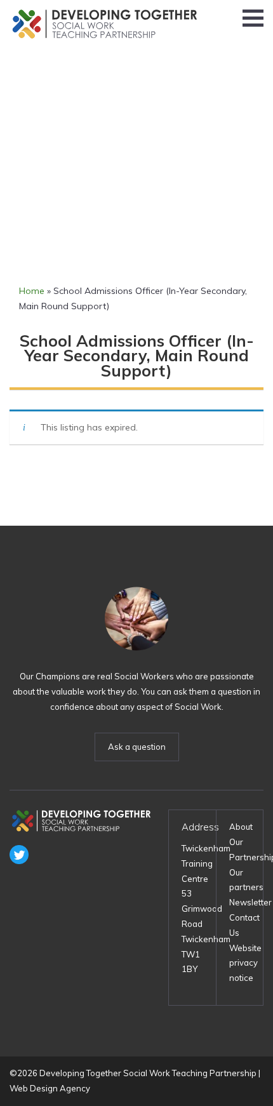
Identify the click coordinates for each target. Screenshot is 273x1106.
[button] (253, 18)
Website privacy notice (245, 963)
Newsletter (250, 902)
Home (31, 290)
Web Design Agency (50, 1088)
